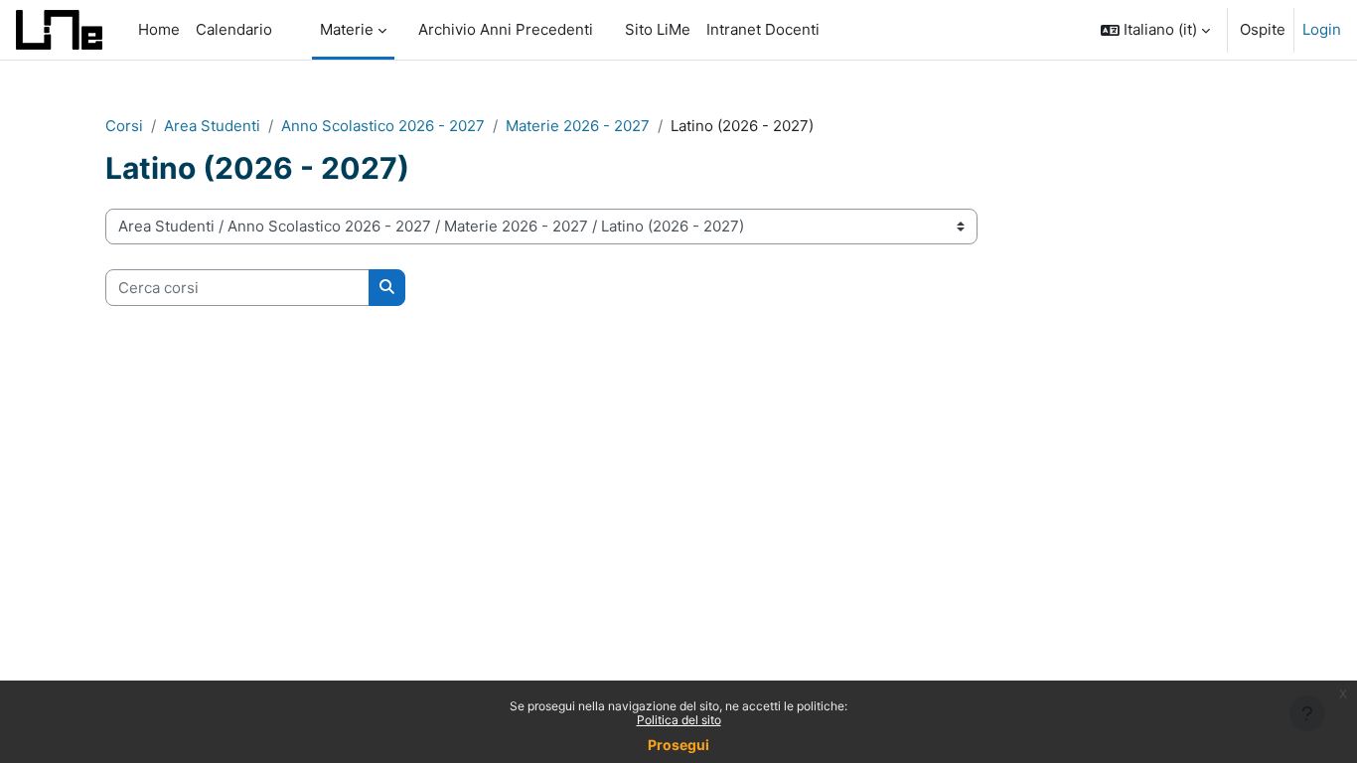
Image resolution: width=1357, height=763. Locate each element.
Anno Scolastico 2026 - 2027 (383, 125)
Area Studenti (212, 125)
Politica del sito (679, 719)
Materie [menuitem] (347, 29)
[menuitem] (288, 30)
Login (1321, 29)
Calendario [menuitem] (234, 29)
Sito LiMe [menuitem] (657, 29)
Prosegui (678, 744)
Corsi (124, 125)
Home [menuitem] (159, 29)
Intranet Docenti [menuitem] (763, 29)
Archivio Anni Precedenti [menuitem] (505, 29)
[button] (1155, 30)
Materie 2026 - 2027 (578, 125)
